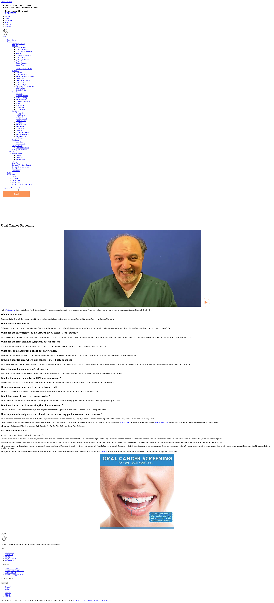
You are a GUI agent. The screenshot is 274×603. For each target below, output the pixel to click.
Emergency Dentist (18, 44)
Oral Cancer (20, 128)
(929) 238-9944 (10, 13)
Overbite (19, 130)
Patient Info (11, 175)
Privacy (7, 557)
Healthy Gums (21, 67)
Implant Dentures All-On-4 (25, 76)
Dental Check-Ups (22, 59)
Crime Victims (16, 169)
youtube (8, 22)
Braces (18, 103)
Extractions (19, 142)
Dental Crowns (21, 78)
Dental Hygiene (21, 63)
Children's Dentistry (22, 148)
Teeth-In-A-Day (21, 90)
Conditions (15, 111)
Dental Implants (21, 74)
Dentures (19, 73)
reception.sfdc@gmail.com (14, 575)
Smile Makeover (21, 99)
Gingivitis (19, 123)
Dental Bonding (21, 84)
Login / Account (10, 558)
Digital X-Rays (21, 48)
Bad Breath (20, 117)
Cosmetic (15, 92)
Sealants (18, 53)
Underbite (19, 138)
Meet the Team (17, 153)
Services (10, 42)
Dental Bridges (21, 82)
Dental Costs (16, 182)
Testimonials (16, 171)
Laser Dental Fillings (23, 80)
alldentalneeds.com (161, 422)
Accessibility (9, 560)
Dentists (18, 155)
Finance (14, 176)
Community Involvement (20, 167)
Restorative (15, 71)
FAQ (13, 161)
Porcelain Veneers (22, 96)
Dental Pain (20, 65)
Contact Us (9, 555)
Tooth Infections (21, 136)
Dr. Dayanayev (10, 310)
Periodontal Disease (22, 132)
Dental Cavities (21, 57)
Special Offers (16, 180)
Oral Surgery (16, 140)
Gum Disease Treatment (24, 51)
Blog (9, 173)
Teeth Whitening (21, 98)
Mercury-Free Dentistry (20, 150)
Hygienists (19, 157)
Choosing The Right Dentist (21, 165)
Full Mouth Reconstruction (25, 86)
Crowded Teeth (21, 121)
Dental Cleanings (22, 49)
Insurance (15, 178)
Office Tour (15, 163)
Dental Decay (20, 61)
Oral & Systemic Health (24, 69)
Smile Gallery (12, 40)
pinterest (8, 24)
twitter (7, 18)
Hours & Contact (6, 2)
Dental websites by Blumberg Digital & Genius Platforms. (92, 600)
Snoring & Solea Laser (23, 134)
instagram (8, 20)
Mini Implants (20, 88)
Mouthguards (20, 126)
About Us (10, 151)
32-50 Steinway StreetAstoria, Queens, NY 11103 (14, 570)
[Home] (13, 34)
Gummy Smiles (21, 107)
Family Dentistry (17, 146)
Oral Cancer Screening (23, 55)
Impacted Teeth (21, 124)
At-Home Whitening (23, 101)
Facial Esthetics (21, 105)
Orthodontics (20, 109)
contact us (104, 451)
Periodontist (20, 113)
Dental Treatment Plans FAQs (22, 184)
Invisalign (19, 94)
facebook (8, 16)
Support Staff (20, 159)
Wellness (15, 46)
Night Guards (20, 115)
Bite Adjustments (21, 119)
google (7, 595)
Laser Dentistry (21, 144)
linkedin (8, 26)
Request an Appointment (11, 188)
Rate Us (4, 583)
